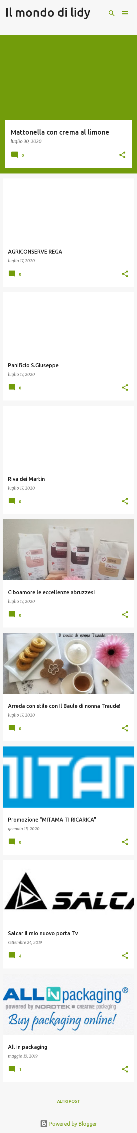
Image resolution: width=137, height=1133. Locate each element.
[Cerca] (112, 13)
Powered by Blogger (72, 1124)
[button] (122, 155)
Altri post (68, 1101)
